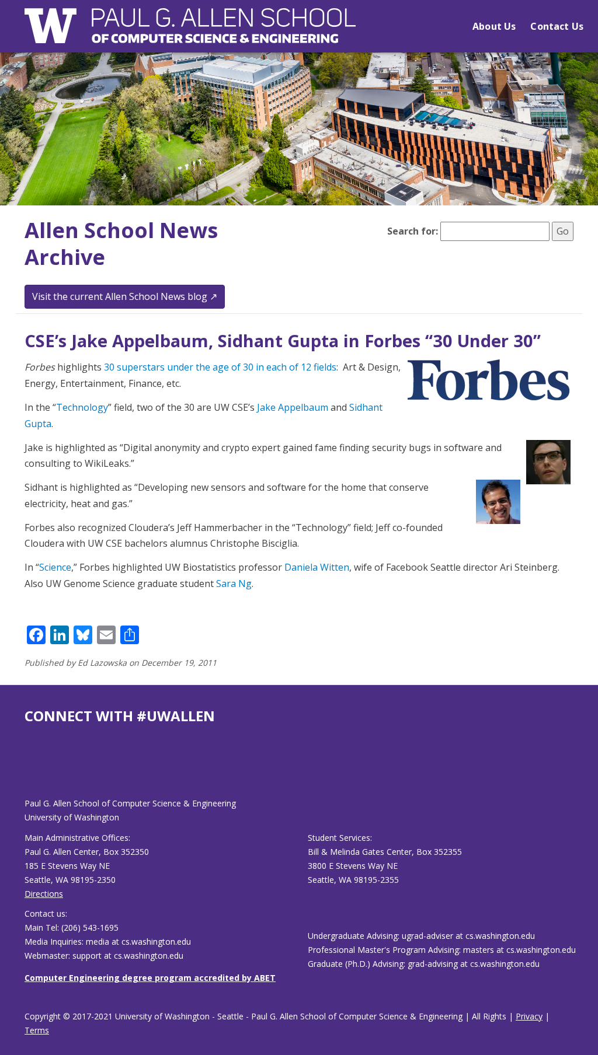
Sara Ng (234, 583)
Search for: (412, 231)
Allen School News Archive (121, 244)
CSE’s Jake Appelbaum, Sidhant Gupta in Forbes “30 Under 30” (283, 340)
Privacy (529, 1016)
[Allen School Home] (190, 33)
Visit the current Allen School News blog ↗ (124, 296)
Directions (44, 893)
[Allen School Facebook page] (27, 769)
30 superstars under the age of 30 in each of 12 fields (220, 367)
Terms (37, 1030)
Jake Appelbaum (292, 407)
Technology (82, 407)
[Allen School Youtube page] (33, 769)
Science (55, 567)
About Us (494, 26)
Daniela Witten (316, 567)
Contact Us (556, 26)
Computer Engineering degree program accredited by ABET (150, 977)
